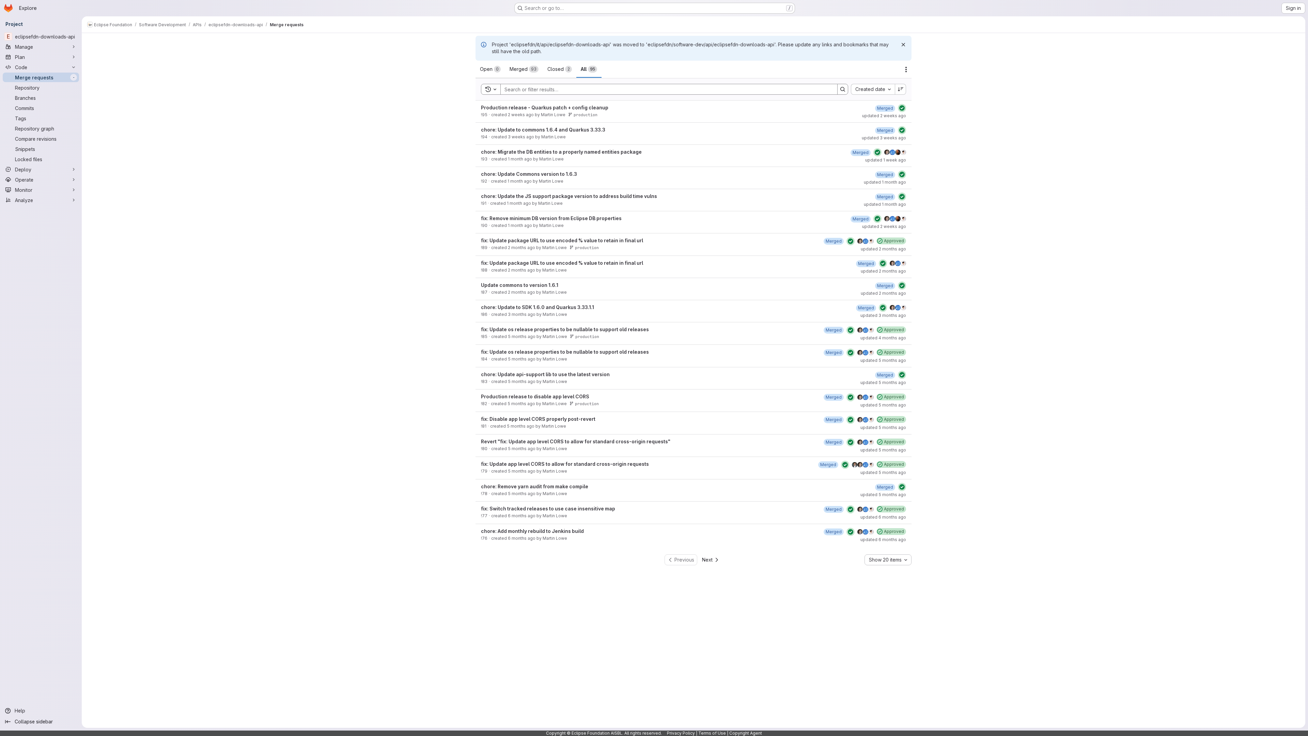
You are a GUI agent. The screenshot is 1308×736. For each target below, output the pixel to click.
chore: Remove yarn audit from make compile (534, 486)
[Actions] (906, 69)
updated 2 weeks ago (884, 115)
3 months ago (521, 314)
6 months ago (521, 515)
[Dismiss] (903, 45)
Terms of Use (712, 733)
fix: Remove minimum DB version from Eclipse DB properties (551, 218)
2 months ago (521, 247)
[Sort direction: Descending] (900, 89)
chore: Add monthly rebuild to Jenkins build (532, 531)
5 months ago (521, 336)
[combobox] (873, 89)
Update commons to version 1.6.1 (519, 285)
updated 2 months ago (883, 248)
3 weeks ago (521, 136)
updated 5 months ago (883, 360)
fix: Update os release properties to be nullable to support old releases (565, 329)
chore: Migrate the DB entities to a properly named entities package (561, 152)
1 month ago (520, 159)
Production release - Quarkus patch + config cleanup (544, 107)
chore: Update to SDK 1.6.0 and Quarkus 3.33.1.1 (537, 307)
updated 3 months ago (883, 315)
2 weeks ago (521, 114)
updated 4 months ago (883, 337)
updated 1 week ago (885, 160)
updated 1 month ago (885, 182)
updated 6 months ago (883, 517)
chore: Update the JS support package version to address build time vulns (569, 196)
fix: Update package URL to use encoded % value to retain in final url (562, 240)
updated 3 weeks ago (884, 137)
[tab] (490, 69)
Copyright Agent (745, 733)
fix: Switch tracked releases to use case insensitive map (548, 508)
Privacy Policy (681, 733)
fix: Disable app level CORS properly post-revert (538, 419)
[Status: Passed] (902, 108)
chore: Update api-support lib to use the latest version (545, 374)
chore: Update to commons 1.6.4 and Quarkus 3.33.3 (543, 130)
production (585, 114)
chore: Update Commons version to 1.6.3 (529, 174)
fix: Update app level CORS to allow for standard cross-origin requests (565, 464)
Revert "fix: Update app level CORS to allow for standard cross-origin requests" (575, 441)
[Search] (842, 89)
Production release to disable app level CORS (535, 396)
